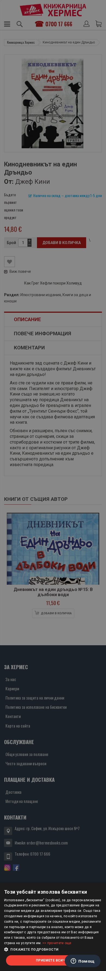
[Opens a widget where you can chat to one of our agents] (83, 961)
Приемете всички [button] (53, 960)
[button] (53, 949)
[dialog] (53, 927)
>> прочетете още (56, 943)
